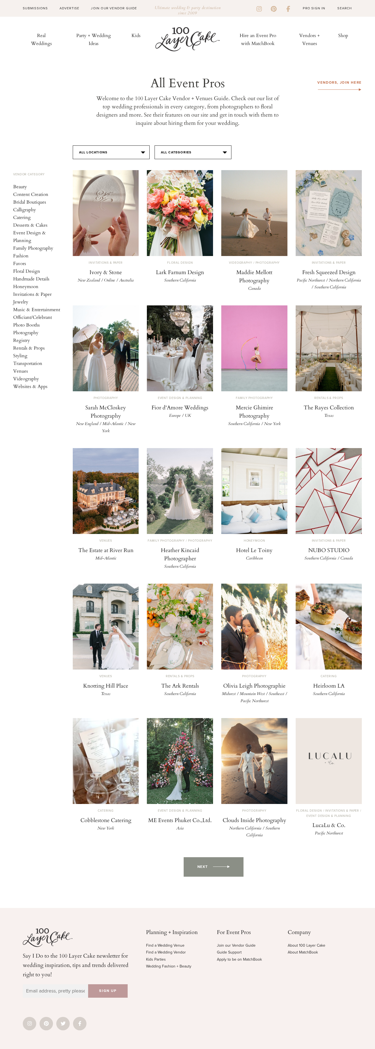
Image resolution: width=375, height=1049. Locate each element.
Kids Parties (156, 959)
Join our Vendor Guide (236, 945)
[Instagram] (259, 8)
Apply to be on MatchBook (239, 959)
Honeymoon (25, 286)
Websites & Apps (30, 386)
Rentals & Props (29, 347)
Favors (19, 263)
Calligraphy (24, 209)
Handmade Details (31, 278)
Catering (22, 217)
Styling (20, 355)
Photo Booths (26, 324)
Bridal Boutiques (29, 201)
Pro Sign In (314, 8)
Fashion (21, 255)
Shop (343, 35)
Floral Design (26, 271)
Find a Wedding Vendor (166, 952)
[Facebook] (288, 8)
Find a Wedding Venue (165, 945)
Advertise (70, 8)
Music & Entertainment (36, 309)
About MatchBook (303, 952)
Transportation (27, 363)
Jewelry (20, 301)
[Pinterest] (274, 8)
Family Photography (33, 247)
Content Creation (30, 194)
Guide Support (229, 952)
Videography (26, 378)
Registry (21, 340)
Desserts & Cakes (30, 224)
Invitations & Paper (32, 294)
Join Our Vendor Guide (114, 8)
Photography (25, 332)
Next (202, 867)
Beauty (20, 186)
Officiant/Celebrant (32, 317)
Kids (136, 35)
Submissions (35, 8)
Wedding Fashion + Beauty (168, 966)
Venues (20, 370)
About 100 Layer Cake (306, 945)
